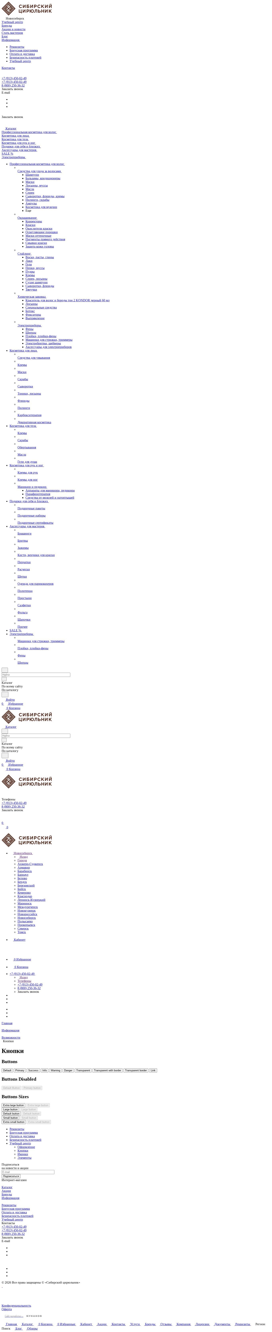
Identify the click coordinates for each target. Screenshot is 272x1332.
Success (33, 1070)
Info (44, 1070)
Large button (10, 1109)
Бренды (7, 1194)
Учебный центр (20, 61)
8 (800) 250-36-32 (13, 85)
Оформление (26, 1147)
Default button (11, 1113)
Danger (68, 1070)
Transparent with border (107, 1070)
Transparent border (136, 1070)
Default (7, 1070)
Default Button (11, 1087)
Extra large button (13, 1105)
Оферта (7, 1309)
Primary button (32, 1087)
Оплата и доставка (22, 54)
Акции (6, 1190)
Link (153, 1070)
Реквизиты (17, 46)
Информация (10, 1198)
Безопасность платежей (25, 57)
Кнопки (23, 1150)
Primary (19, 1070)
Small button (10, 1117)
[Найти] (5, 694)
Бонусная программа (24, 50)
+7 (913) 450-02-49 (14, 78)
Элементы (24, 1157)
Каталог (7, 1187)
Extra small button (13, 1122)
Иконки (23, 1154)
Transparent (83, 1070)
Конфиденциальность (16, 1305)
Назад (23, 856)
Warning (55, 1070)
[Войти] (3, 819)
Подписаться (11, 1176)
